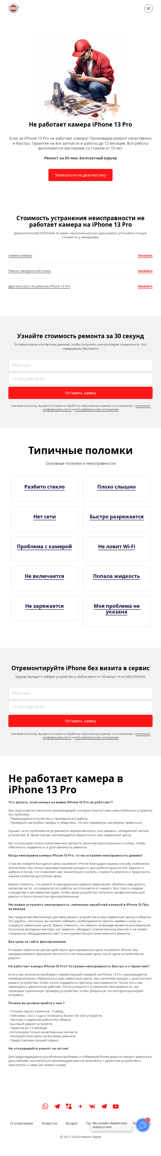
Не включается (44, 575)
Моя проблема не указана (117, 608)
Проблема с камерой (44, 546)
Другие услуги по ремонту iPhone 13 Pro (39, 286)
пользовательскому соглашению (96, 409)
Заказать (145, 255)
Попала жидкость (116, 575)
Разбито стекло (44, 486)
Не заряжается (44, 605)
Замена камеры (20, 255)
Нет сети (44, 516)
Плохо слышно (116, 486)
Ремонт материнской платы (29, 271)
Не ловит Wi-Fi (116, 546)
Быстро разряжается (117, 516)
